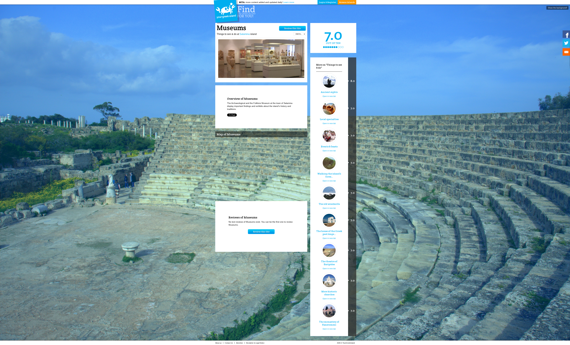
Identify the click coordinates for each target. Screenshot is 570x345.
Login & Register (327, 2)
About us (218, 343)
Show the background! (557, 8)
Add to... (299, 34)
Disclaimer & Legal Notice (255, 343)
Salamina (245, 34)
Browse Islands (347, 2)
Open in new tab (329, 96)
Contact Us (229, 343)
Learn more (288, 2)
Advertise (239, 343)
